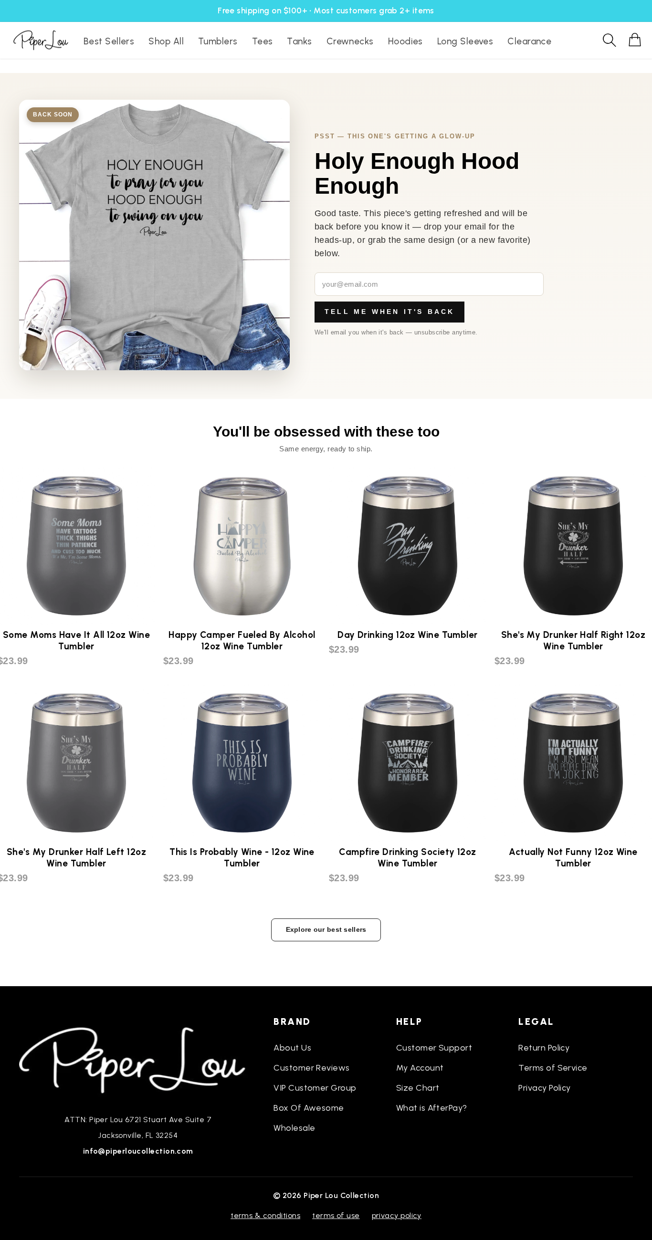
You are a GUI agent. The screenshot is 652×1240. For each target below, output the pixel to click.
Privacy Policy (544, 1088)
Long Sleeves (465, 41)
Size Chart (418, 1088)
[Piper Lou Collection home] (138, 1059)
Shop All (166, 41)
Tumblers (218, 41)
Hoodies (405, 41)
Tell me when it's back (389, 311)
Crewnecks (350, 41)
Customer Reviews (311, 1068)
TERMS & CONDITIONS (265, 1215)
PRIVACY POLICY (396, 1215)
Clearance (529, 41)
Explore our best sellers (326, 929)
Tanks (299, 41)
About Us (292, 1047)
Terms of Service (552, 1068)
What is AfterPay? (431, 1108)
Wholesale (294, 1128)
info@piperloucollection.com (138, 1151)
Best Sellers (109, 41)
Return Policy (543, 1047)
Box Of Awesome (308, 1108)
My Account (420, 1068)
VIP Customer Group (314, 1088)
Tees (262, 41)
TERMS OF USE (335, 1215)
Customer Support (434, 1047)
